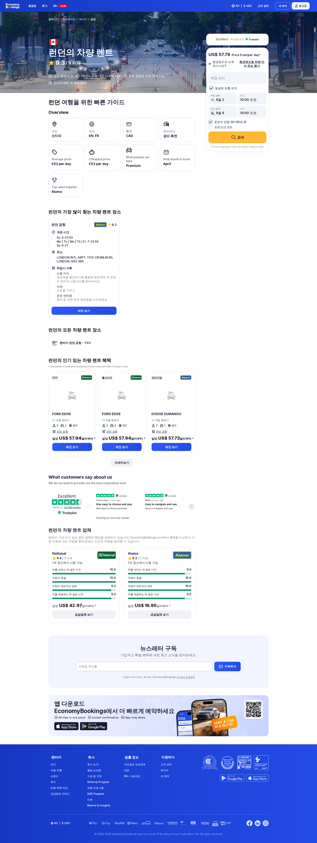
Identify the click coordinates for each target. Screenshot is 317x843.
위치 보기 (84, 311)
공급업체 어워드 (60, 793)
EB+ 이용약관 (132, 776)
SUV (55, 377)
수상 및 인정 (94, 776)
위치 (53, 764)
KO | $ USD (244, 5)
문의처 (164, 770)
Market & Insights (98, 805)
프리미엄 (157, 377)
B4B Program (95, 793)
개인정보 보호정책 (185, 677)
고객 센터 (263, 5)
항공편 (32, 5)
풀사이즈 (107, 377)
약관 (126, 770)
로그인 (303, 5)
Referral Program (98, 781)
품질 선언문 (94, 770)
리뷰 (89, 799)
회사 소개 (93, 764)
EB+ (59, 5)
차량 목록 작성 (59, 787)
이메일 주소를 (88, 666)
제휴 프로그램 (95, 787)
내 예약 (282, 5)
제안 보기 (72, 447)
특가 (44, 5)
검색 (240, 137)
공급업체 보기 (84, 614)
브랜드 (54, 776)
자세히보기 (121, 462)
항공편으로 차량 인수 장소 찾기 (251, 64)
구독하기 (230, 666)
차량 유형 (56, 770)
